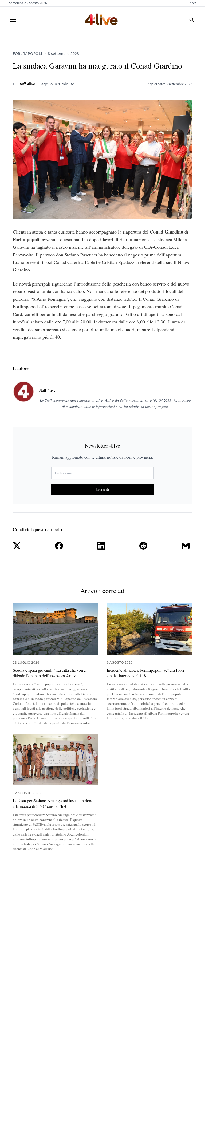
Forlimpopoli (27, 53)
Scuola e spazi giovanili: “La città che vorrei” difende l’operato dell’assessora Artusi (50, 672)
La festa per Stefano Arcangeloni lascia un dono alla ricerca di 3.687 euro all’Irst (53, 803)
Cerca (192, 3)
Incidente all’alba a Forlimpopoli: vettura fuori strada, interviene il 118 (145, 672)
